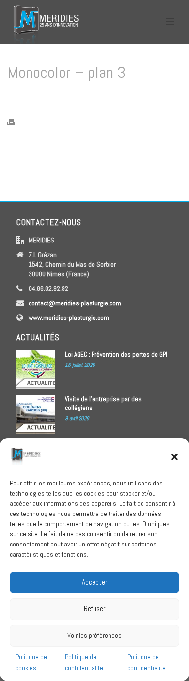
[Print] (16, 121)
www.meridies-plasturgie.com (69, 317)
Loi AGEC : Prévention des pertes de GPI (116, 354)
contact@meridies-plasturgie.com (75, 303)
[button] (174, 457)
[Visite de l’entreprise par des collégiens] (35, 414)
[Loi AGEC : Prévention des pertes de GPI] (35, 369)
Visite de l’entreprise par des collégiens (103, 403)
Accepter (94, 582)
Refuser (94, 608)
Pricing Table (75, 97)
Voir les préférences (94, 635)
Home (44, 97)
